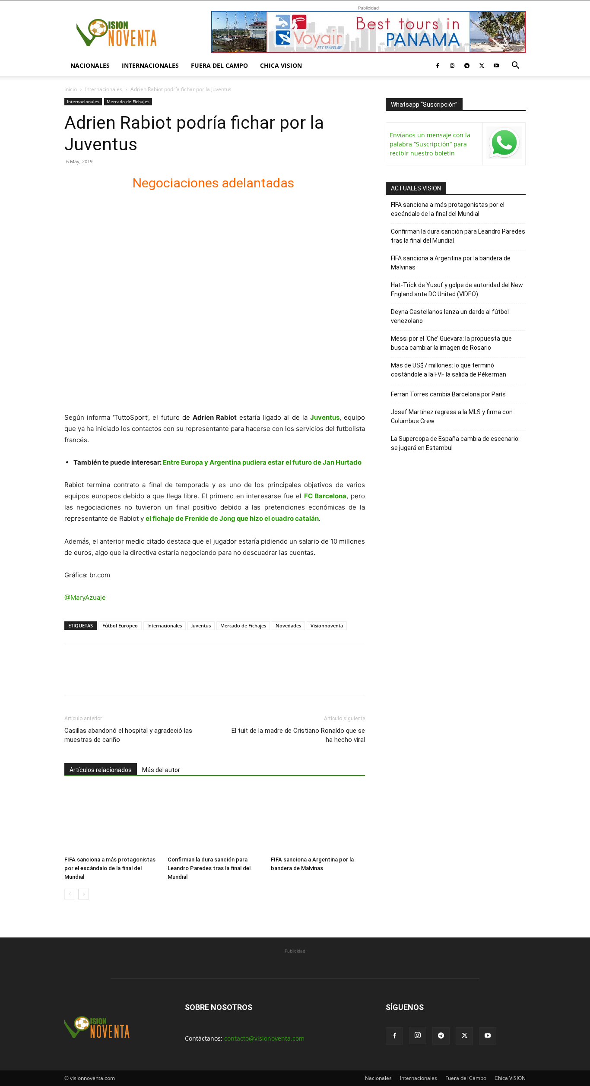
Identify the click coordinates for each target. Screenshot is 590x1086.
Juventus (201, 625)
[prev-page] (69, 894)
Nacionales (90, 65)
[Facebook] (437, 65)
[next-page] (83, 894)
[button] (515, 66)
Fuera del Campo (219, 65)
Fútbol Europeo (120, 625)
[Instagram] (452, 65)
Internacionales (150, 65)
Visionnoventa (327, 625)
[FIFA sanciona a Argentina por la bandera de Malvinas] (318, 820)
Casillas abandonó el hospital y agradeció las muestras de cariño (128, 735)
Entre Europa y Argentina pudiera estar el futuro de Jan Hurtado (262, 462)
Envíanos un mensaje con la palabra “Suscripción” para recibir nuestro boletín (430, 144)
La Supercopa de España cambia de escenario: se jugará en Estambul (455, 443)
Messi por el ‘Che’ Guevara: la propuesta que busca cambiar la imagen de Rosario (451, 343)
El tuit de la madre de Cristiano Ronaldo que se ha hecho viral (298, 735)
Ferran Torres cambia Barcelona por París (448, 394)
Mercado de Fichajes (128, 101)
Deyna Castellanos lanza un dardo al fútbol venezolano (450, 316)
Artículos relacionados (101, 769)
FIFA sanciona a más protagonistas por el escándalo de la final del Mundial (109, 868)
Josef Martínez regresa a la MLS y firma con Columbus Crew (452, 416)
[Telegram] (466, 65)
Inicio (70, 89)
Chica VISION (281, 65)
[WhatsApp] (132, 678)
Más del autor (161, 769)
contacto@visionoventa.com (264, 1038)
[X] (481, 65)
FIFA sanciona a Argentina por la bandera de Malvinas (451, 263)
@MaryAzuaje (85, 597)
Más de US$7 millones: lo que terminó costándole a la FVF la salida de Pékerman (448, 370)
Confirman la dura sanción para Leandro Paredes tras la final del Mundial (209, 868)
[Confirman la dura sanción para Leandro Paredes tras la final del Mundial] (215, 820)
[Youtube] (496, 65)
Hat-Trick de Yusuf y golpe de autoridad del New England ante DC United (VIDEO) (457, 290)
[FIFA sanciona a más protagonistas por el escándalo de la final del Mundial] (111, 820)
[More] (173, 678)
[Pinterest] (112, 678)
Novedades (288, 625)
